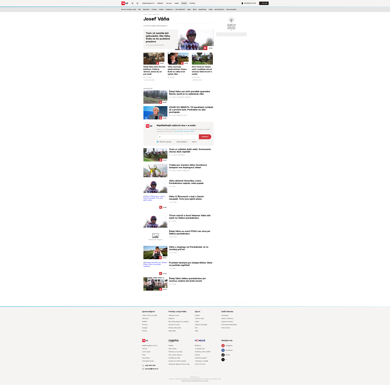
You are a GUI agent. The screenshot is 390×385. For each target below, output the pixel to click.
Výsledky (146, 9)
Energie (144, 328)
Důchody (145, 318)
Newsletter (146, 358)
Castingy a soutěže (201, 361)
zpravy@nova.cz (151, 369)
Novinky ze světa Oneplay (177, 361)
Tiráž (143, 355)
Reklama (198, 345)
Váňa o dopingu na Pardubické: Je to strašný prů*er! (188, 248)
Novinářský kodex (148, 361)
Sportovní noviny (174, 324)
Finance (145, 324)
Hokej (161, 9)
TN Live (169, 3)
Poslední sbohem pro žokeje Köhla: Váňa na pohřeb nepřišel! (190, 264)
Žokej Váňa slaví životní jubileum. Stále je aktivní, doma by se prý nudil (154, 70)
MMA (189, 9)
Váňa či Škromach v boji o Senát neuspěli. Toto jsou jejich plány (186, 197)
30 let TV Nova (200, 364)
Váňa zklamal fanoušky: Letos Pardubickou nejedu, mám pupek (186, 182)
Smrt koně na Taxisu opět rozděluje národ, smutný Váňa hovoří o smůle (202, 70)
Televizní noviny (174, 315)
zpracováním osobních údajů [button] (184, 131)
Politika (144, 321)
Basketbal (203, 9)
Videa (176, 3)
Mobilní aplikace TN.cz (149, 345)
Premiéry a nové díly (175, 352)
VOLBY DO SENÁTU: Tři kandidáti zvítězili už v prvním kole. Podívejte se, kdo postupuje (191, 109)
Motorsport (180, 9)
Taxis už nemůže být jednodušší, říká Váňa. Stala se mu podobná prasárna (158, 37)
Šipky (195, 9)
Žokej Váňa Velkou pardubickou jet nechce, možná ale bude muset (187, 279)
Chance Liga (199, 318)
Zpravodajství (148, 3)
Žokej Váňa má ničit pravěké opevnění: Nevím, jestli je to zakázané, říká (189, 92)
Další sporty (219, 9)
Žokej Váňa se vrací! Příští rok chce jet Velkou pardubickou (189, 232)
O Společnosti (200, 349)
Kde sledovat (231, 9)
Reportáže (172, 331)
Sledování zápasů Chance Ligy (179, 364)
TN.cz (145, 14)
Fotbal (154, 9)
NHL (196, 328)
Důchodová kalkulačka (229, 324)
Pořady (160, 3)
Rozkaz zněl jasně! (175, 328)
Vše (139, 9)
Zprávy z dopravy (227, 318)
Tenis (210, 9)
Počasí (192, 3)
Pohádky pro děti (174, 358)
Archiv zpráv (146, 352)
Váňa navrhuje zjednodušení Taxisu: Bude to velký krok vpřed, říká (177, 70)
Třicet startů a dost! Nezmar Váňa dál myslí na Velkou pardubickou (189, 216)
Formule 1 (169, 9)
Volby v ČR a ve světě (149, 315)
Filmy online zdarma (175, 355)
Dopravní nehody (227, 321)
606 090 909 (150, 365)
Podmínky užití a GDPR (202, 352)
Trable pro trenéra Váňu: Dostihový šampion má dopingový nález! (188, 166)
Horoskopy (225, 315)
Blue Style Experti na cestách (179, 321)
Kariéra (197, 355)
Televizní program (201, 358)
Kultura (144, 331)
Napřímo (171, 318)
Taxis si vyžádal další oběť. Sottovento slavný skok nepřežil (190, 150)
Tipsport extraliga (201, 324)
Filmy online (172, 349)
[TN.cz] (124, 3)
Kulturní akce (225, 328)
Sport (184, 3)
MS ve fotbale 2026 (128, 9)
